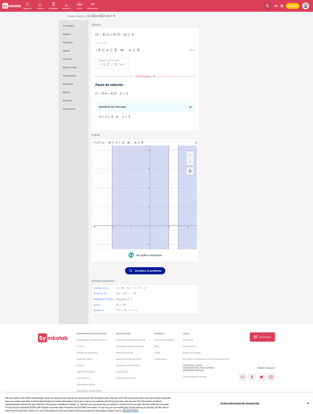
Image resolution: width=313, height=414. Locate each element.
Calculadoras (83, 378)
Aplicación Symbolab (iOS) (128, 359)
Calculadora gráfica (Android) (130, 346)
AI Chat (80, 346)
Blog (156, 346)
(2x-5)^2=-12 (99, 293)
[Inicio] (53, 337)
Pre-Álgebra (68, 26)
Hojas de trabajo (84, 359)
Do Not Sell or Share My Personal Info (239, 403)
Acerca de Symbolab (164, 340)
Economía (67, 100)
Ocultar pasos (143, 76)
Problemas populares (87, 352)
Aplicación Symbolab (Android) (130, 340)
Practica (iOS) (122, 371)
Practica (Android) (124, 352)
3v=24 (96, 305)
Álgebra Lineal (70, 67)
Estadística (68, 84)
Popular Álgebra (76, 16)
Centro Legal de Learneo (195, 376)
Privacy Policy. (130, 410)
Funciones (67, 59)
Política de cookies (192, 352)
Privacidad (188, 340)
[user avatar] (305, 5)
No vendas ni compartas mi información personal (206, 359)
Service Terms (189, 346)
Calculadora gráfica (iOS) (128, 365)
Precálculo (68, 42)
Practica (80, 365)
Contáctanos (160, 359)
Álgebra (66, 34)
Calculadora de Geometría (89, 391)
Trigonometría (69, 75)
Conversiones (69, 109)
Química (66, 92)
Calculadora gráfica (86, 384)
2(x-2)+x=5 (98, 310)
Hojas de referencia (86, 371)
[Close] (307, 403)
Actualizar (293, 6)
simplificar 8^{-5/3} (103, 299)
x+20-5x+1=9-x (100, 288)
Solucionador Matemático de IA (92, 340)
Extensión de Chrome (126, 378)
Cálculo (66, 51)
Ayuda (157, 352)
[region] (156, 403)
